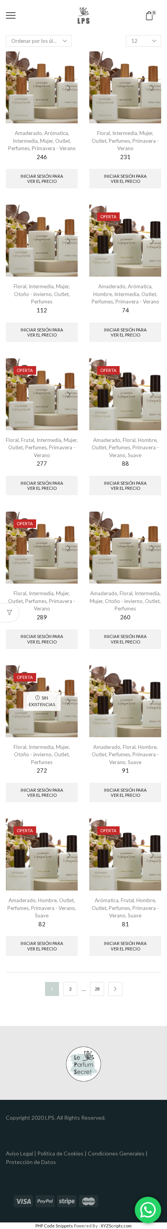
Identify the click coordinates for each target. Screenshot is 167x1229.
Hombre (102, 294)
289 (42, 617)
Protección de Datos (31, 1162)
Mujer (46, 141)
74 (125, 310)
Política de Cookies (60, 1153)
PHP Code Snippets (54, 1225)
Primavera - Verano (54, 148)
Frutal (27, 440)
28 (97, 988)
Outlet (62, 141)
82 (41, 923)
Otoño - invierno (33, 294)
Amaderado (28, 133)
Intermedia (25, 141)
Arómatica (56, 133)
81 (125, 923)
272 (42, 770)
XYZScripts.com (116, 1225)
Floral (103, 133)
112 (42, 310)
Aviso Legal (19, 1153)
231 (125, 156)
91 (125, 770)
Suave (134, 455)
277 (42, 463)
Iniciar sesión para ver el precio (42, 179)
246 (42, 156)
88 (125, 463)
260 (125, 617)
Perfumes (19, 148)
